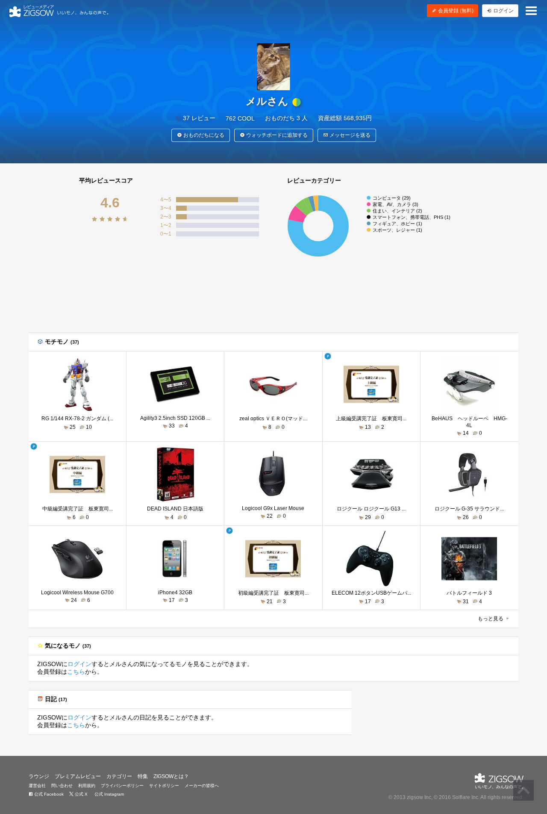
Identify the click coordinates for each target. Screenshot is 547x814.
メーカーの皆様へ (202, 785)
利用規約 (86, 785)
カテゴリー (119, 776)
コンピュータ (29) (392, 198)
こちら (76, 671)
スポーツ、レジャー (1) (397, 230)
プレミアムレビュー (78, 776)
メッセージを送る (349, 135)
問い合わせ (62, 785)
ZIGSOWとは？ (171, 776)
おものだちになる (203, 135)
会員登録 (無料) (455, 11)
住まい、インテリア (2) (397, 210)
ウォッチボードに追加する (276, 135)
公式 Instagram (108, 794)
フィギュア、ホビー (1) (397, 223)
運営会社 (37, 785)
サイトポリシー (164, 785)
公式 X (81, 794)
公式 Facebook (48, 794)
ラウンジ (39, 776)
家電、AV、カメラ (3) (395, 204)
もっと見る (491, 619)
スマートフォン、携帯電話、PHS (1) (411, 217)
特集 (143, 776)
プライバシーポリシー (122, 785)
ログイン (79, 664)
